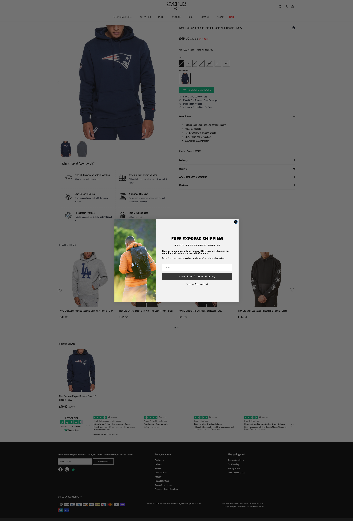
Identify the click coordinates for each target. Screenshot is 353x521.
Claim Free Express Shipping (197, 276)
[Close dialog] (235, 222)
